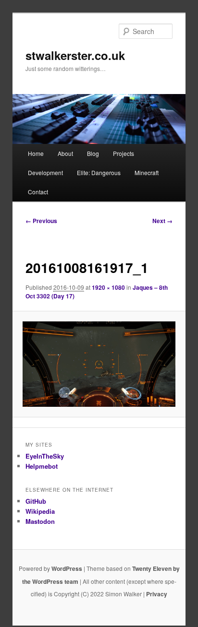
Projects (123, 153)
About (65, 153)
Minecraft (147, 172)
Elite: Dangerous (99, 172)
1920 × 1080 (108, 287)
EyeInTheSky (44, 456)
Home (36, 153)
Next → (162, 220)
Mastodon (40, 521)
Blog (93, 153)
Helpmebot (41, 466)
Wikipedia (40, 511)
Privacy (156, 594)
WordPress (66, 568)
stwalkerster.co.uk (75, 55)
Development (45, 172)
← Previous (41, 220)
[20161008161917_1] (99, 364)
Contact (38, 192)
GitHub (35, 501)
